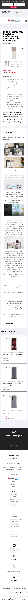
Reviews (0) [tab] (9, 324)
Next (23, 62)
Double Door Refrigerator (10, 114)
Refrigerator (14, 117)
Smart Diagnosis (19, 122)
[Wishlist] (24, 598)
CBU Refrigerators (15, 112)
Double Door (13, 120)
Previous (23, 65)
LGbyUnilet (14, 588)
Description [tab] (9, 132)
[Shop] (3, 598)
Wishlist (24, 599)
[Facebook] (16, 445)
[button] (22, 49)
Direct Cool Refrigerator (9, 352)
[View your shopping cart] (26, 21)
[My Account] (10, 598)
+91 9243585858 (5, 12)
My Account (10, 599)
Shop (3, 599)
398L (8, 120)
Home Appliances (19, 352)
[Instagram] (11, 445)
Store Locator (18, 13)
